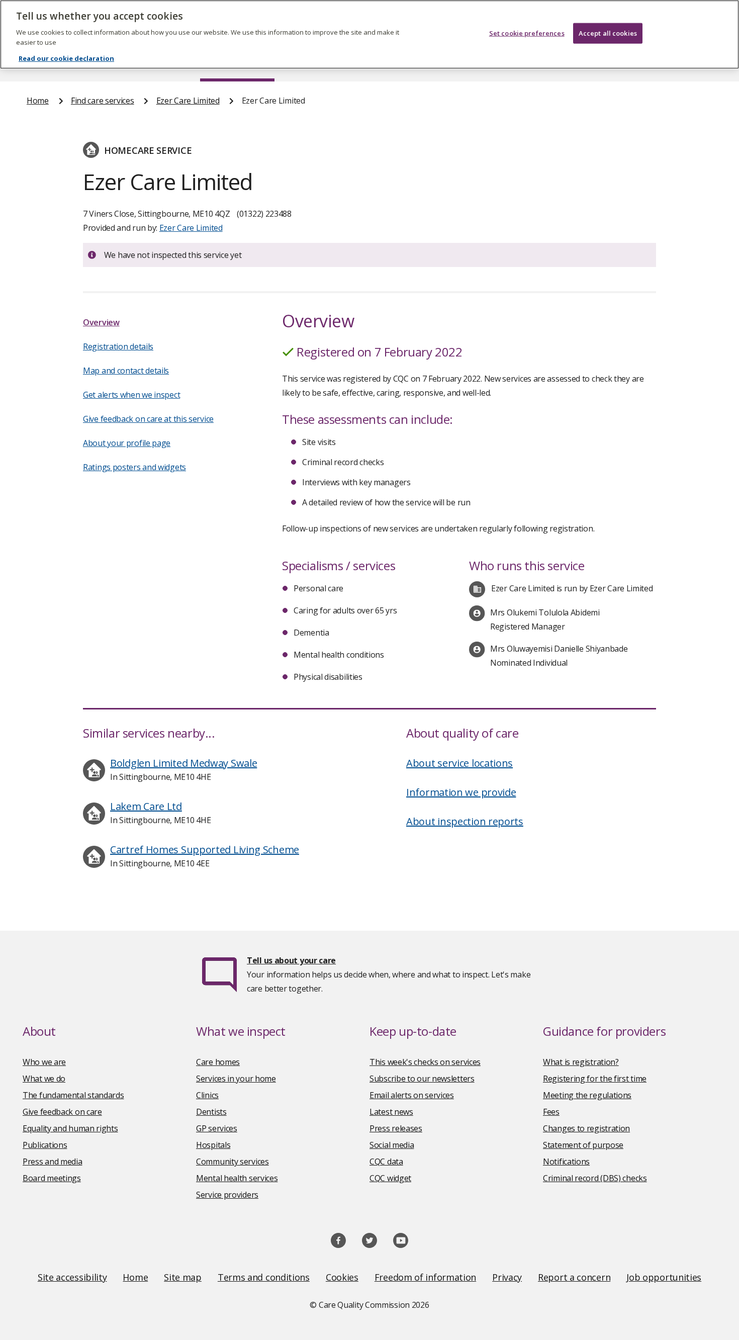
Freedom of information (425, 1277)
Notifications (566, 1161)
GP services (216, 1128)
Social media (391, 1144)
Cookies (342, 1277)
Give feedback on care (62, 1111)
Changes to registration (586, 1128)
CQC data (386, 1161)
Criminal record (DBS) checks (595, 1178)
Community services (232, 1161)
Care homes (218, 1061)
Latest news (391, 1111)
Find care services (102, 100)
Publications (45, 1144)
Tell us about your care (291, 960)
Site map (183, 1277)
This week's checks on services (425, 1061)
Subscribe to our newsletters (422, 1078)
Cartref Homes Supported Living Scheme (204, 849)
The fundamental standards (73, 1095)
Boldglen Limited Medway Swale (183, 763)
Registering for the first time (594, 1078)
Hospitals (213, 1144)
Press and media (52, 1161)
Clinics (207, 1095)
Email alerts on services (411, 1095)
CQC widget (390, 1178)
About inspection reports (464, 821)
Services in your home (236, 1078)
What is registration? (581, 1061)
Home (38, 100)
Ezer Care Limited (188, 100)
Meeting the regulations (587, 1095)
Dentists (211, 1111)
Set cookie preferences (527, 33)
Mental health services (237, 1178)
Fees (551, 1111)
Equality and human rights (70, 1128)
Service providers (227, 1194)
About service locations (459, 763)
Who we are (44, 1061)
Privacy (507, 1277)
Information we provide (461, 792)
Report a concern (574, 1277)
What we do (44, 1078)
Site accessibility (72, 1277)
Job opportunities (663, 1277)
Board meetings (52, 1178)
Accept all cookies (608, 33)
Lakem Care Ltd (146, 806)
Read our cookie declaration (66, 58)
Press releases (395, 1128)
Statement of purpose (583, 1144)
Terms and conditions (264, 1277)
